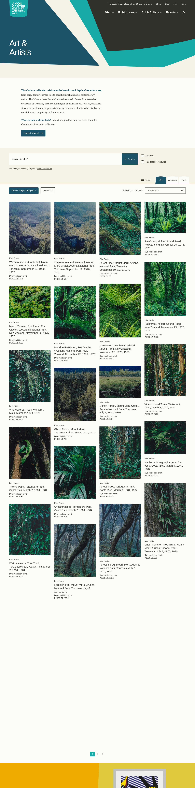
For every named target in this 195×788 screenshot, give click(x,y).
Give (184, 4)
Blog (167, 4)
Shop (158, 4)
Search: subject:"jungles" (23, 190)
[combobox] (65, 159)
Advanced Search (44, 168)
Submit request (31, 133)
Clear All (48, 190)
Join (175, 4)
